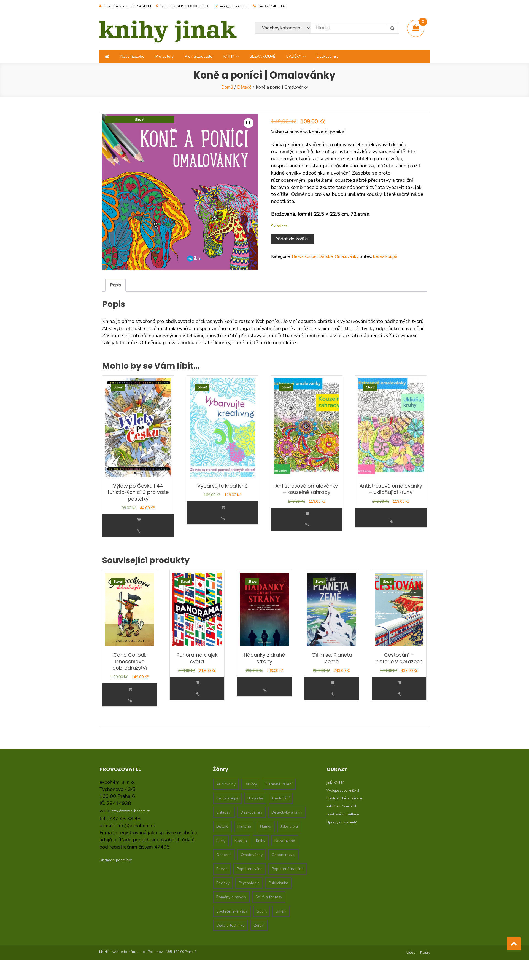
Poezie (222, 868)
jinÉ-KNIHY (335, 782)
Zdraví (259, 925)
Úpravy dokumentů (341, 822)
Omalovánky (346, 256)
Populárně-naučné (288, 868)
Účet (410, 952)
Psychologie (249, 883)
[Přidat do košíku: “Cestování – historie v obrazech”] (400, 682)
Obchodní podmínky (115, 860)
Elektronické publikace (344, 798)
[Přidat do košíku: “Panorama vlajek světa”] (198, 682)
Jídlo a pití (289, 826)
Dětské (244, 87)
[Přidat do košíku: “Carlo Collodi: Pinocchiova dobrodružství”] (130, 689)
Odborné (224, 854)
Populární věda (250, 868)
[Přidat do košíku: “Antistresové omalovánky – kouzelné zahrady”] (307, 513)
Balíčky (251, 784)
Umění (281, 911)
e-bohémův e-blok (341, 806)
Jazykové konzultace (342, 814)
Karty (220, 840)
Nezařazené (284, 840)
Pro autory (164, 56)
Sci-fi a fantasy (268, 897)
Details (138, 531)
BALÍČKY (293, 56)
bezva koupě (385, 256)
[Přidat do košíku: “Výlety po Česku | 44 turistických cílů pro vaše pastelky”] (139, 520)
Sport (261, 911)
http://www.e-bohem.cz (131, 811)
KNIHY (228, 56)
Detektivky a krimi (286, 812)
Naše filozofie (132, 56)
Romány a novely (231, 897)
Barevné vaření (279, 784)
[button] (248, 123)
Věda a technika (230, 925)
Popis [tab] (115, 285)
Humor (266, 826)
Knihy (260, 840)
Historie (244, 826)
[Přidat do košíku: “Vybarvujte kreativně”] (223, 507)
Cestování (281, 798)
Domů (227, 87)
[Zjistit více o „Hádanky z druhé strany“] (265, 679)
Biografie (255, 798)
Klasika (240, 840)
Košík (425, 952)
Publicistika (278, 883)
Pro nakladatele (198, 56)
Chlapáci (223, 812)
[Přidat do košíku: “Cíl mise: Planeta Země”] (332, 682)
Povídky (223, 883)
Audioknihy (226, 784)
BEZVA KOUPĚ (262, 56)
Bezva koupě (304, 256)
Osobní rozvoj (283, 854)
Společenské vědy (232, 911)
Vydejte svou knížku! (342, 790)
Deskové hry (327, 56)
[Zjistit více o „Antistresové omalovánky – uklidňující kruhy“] (391, 510)
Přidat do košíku (292, 239)
